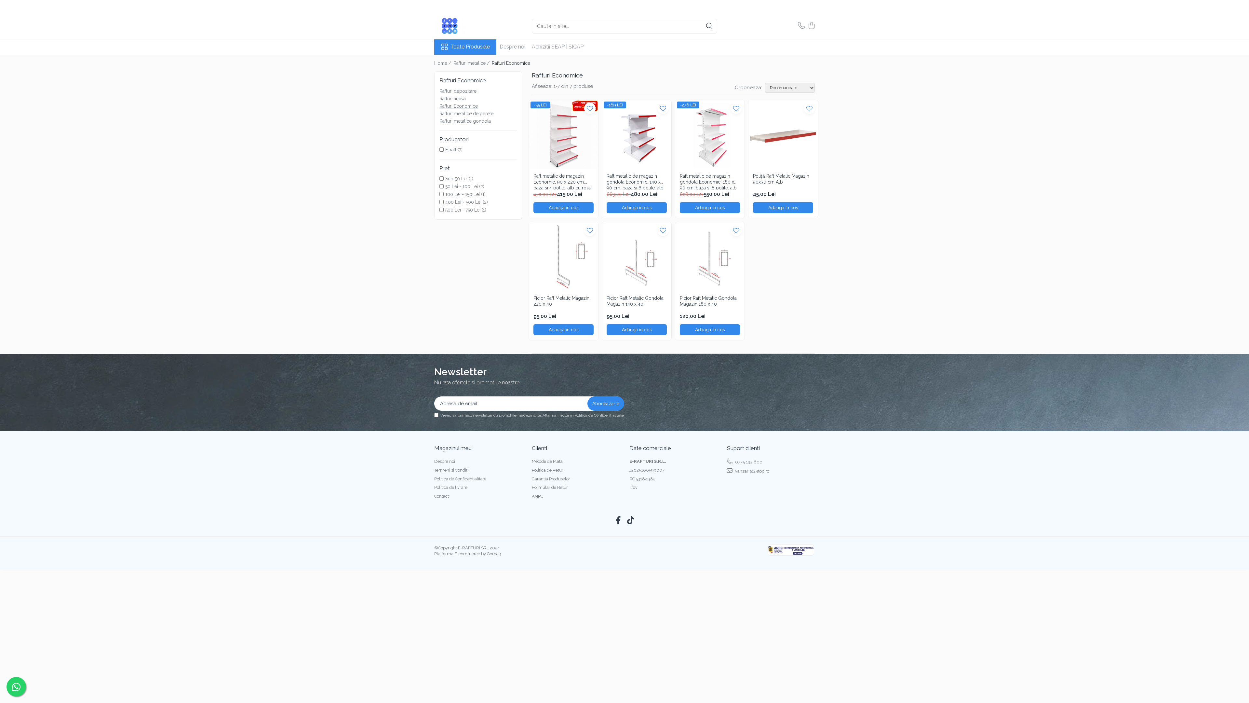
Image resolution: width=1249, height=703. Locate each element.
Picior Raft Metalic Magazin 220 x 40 (561, 301)
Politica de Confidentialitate (599, 415)
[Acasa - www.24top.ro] (466, 26)
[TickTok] (631, 521)
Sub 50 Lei (456, 178)
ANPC (537, 496)
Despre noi (512, 47)
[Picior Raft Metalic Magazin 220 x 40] (563, 256)
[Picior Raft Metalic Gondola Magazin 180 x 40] (710, 256)
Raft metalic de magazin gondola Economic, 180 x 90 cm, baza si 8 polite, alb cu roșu (708, 181)
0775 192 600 (748, 462)
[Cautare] (709, 26)
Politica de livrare (450, 487)
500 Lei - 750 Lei (462, 210)
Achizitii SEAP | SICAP (558, 47)
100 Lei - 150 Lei (462, 194)
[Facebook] (618, 521)
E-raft (450, 149)
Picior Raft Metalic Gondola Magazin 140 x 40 (635, 301)
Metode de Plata (547, 461)
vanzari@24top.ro (751, 471)
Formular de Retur (550, 487)
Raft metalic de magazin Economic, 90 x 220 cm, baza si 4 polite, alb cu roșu (562, 181)
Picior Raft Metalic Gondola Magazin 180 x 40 (708, 301)
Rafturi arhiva (452, 98)
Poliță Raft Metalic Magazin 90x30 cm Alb (781, 179)
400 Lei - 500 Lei (463, 202)
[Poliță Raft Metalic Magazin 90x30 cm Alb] (783, 134)
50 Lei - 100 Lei (461, 186)
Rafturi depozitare (458, 91)
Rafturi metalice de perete (466, 113)
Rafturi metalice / (472, 63)
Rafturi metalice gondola (465, 121)
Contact (441, 496)
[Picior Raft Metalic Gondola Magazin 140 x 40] (636, 256)
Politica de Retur (547, 470)
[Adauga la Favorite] (590, 108)
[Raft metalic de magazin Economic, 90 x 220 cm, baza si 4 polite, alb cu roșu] (563, 134)
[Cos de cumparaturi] (811, 26)
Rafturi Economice (458, 106)
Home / (443, 63)
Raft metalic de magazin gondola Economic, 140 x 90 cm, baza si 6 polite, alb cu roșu (635, 181)
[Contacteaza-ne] (801, 26)
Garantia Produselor (551, 478)
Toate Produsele (470, 47)
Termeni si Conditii (451, 470)
